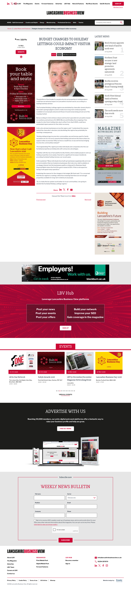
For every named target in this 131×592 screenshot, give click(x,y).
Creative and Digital (32, 22)
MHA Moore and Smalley (69, 54)
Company (38, 511)
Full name (38, 494)
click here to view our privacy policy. (45, 524)
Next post (88, 199)
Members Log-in (118, 7)
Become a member (72, 560)
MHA (73, 196)
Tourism (81, 22)
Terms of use (33, 580)
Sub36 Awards (105, 4)
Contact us (11, 573)
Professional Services (64, 22)
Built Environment (17, 22)
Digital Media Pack (42, 563)
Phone (69, 511)
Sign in (68, 563)
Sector (69, 494)
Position (37, 502)
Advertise (58, 4)
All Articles (43, 580)
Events (37, 4)
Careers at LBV (12, 570)
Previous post (41, 199)
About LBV (11, 557)
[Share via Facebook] (68, 189)
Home (9, 28)
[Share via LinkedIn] (60, 189)
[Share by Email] (71, 190)
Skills (74, 22)
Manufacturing (51, 22)
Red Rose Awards (92, 4)
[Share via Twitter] (64, 189)
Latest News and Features (21, 28)
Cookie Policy (23, 580)
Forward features (47, 4)
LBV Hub (67, 4)
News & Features (78, 4)
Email (69, 502)
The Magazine (28, 4)
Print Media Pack (42, 560)
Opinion (54, 54)
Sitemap (52, 580)
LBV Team (10, 567)
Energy (42, 22)
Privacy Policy (11, 580)
